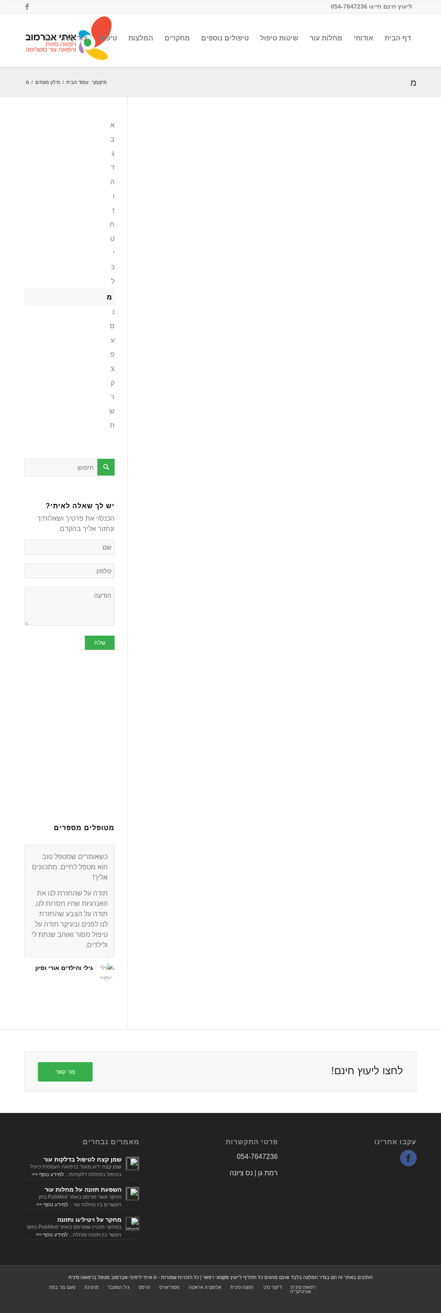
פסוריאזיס (169, 1287)
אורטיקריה (300, 1291)
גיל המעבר (119, 1287)
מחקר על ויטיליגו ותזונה (89, 1219)
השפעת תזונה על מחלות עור (83, 1189)
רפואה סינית (303, 1287)
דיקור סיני (272, 1287)
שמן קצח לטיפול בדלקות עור (82, 1159)
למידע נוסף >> (48, 1174)
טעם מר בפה (62, 1287)
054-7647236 (257, 1156)
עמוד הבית (77, 82)
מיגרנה (91, 1287)
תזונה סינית (242, 1287)
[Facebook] (27, 6)
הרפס (144, 1287)
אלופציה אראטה (205, 1287)
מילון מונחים (47, 82)
